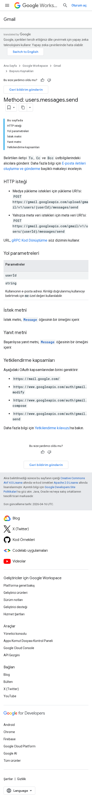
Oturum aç (79, 5)
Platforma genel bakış (19, 585)
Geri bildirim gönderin (26, 90)
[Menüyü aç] (7, 5)
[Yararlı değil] (49, 80)
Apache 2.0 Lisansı (66, 482)
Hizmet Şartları (14, 614)
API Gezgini (12, 655)
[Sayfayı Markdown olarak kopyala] (23, 107)
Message (30, 319)
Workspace (49, 5)
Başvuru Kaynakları (21, 71)
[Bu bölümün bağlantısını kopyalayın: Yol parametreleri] (43, 253)
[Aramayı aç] (65, 5)
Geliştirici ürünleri (15, 592)
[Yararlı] (42, 80)
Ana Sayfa (10, 65)
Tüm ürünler (12, 760)
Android (9, 725)
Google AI (10, 753)
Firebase (10, 739)
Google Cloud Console (19, 648)
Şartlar (8, 779)
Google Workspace (35, 65)
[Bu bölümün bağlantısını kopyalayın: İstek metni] (31, 310)
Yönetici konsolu (15, 633)
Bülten (8, 682)
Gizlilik (21, 779)
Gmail (9, 19)
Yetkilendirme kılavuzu (52, 428)
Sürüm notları (13, 600)
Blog (7, 674)
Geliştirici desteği (15, 607)
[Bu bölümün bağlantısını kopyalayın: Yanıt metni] (31, 333)
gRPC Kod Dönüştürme (29, 240)
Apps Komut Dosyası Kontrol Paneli (28, 641)
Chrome (9, 732)
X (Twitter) (11, 689)
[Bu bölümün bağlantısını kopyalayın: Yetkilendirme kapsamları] (59, 360)
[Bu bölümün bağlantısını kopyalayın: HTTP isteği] (31, 182)
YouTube (10, 696)
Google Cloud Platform (20, 746)
